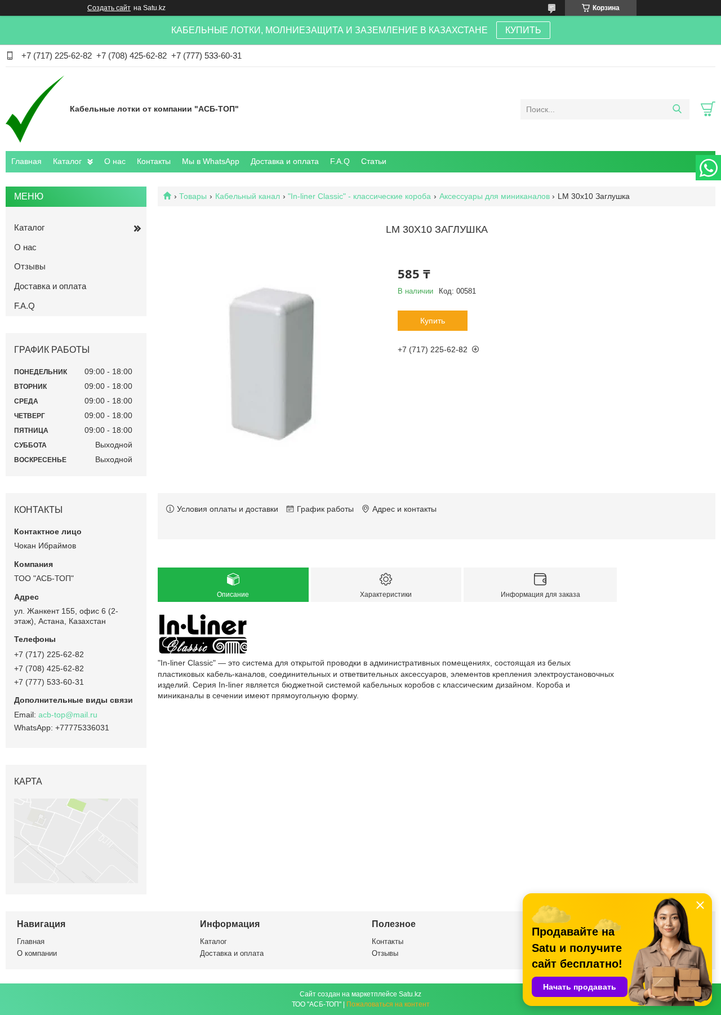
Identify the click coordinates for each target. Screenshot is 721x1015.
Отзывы (30, 266)
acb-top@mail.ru (67, 714)
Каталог (67, 161)
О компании (37, 953)
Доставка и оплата (285, 161)
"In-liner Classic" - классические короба (359, 196)
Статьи (373, 161)
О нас (115, 161)
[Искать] (676, 109)
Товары (193, 196)
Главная (26, 161)
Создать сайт (109, 8)
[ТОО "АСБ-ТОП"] (35, 108)
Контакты (154, 161)
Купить (432, 320)
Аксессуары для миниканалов (494, 196)
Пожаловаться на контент (388, 1004)
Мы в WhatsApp (210, 161)
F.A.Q (340, 161)
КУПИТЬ (523, 30)
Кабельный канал (247, 196)
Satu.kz (410, 994)
